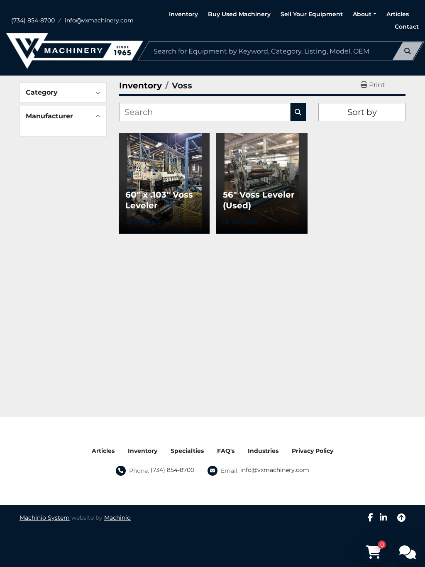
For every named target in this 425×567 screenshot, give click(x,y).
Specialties (187, 451)
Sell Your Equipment (312, 14)
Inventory (183, 14)
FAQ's (225, 451)
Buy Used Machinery (239, 14)
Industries (263, 451)
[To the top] (401, 517)
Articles (397, 14)
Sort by (362, 112)
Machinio (117, 517)
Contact (407, 26)
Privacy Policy (312, 451)
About (362, 14)
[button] (364, 14)
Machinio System (45, 517)
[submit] (408, 51)
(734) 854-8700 (33, 20)
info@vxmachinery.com (99, 20)
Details (147, 221)
